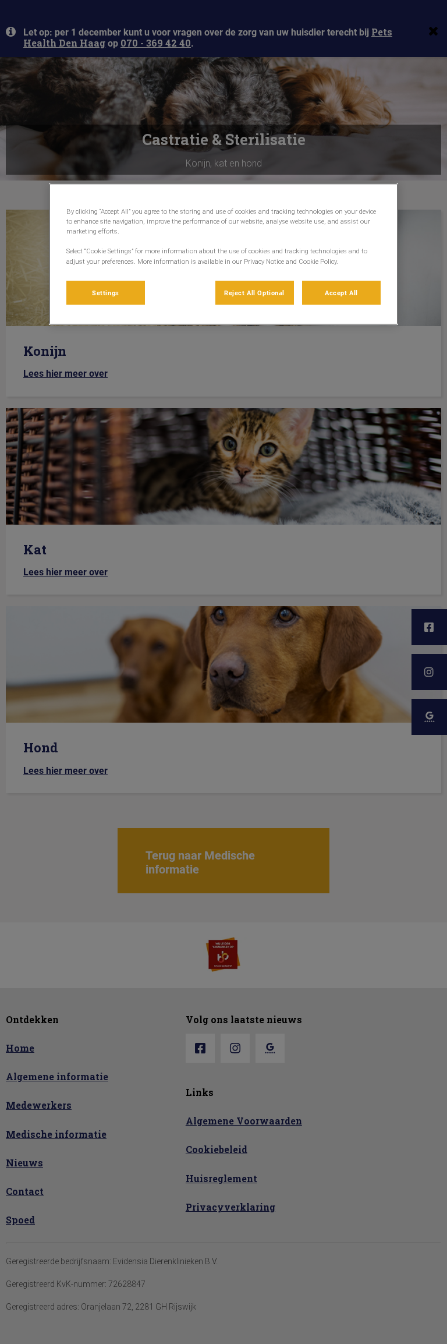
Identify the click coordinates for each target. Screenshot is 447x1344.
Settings (105, 292)
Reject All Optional (254, 292)
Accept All (341, 292)
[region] (223, 254)
